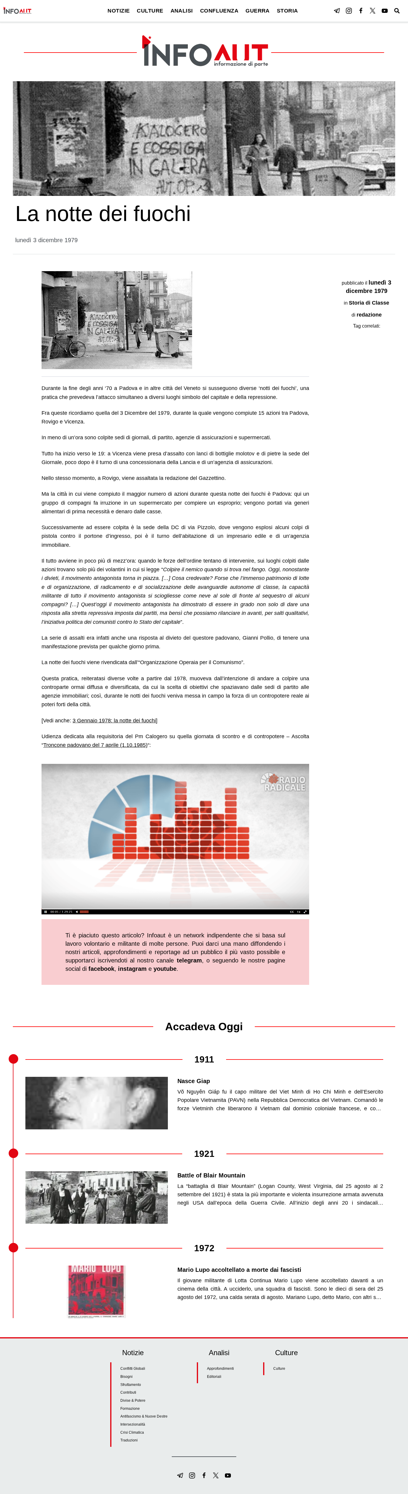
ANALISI (182, 11)
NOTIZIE (119, 11)
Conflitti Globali (132, 1368)
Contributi (128, 1392)
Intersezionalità (132, 1424)
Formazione (130, 1409)
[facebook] (361, 11)
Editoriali (214, 1377)
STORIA (287, 11)
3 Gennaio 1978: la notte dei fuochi (114, 721)
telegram (189, 960)
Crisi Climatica (132, 1432)
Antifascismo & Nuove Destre (144, 1416)
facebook (101, 968)
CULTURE (150, 11)
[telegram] (337, 11)
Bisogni (126, 1377)
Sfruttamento (130, 1385)
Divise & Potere (132, 1400)
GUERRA (258, 11)
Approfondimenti (220, 1368)
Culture (279, 1368)
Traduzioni (129, 1440)
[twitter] (373, 11)
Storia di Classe (369, 303)
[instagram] (349, 11)
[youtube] (385, 11)
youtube (165, 968)
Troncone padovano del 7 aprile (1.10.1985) (95, 745)
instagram (132, 968)
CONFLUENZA (219, 11)
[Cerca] (397, 10)
